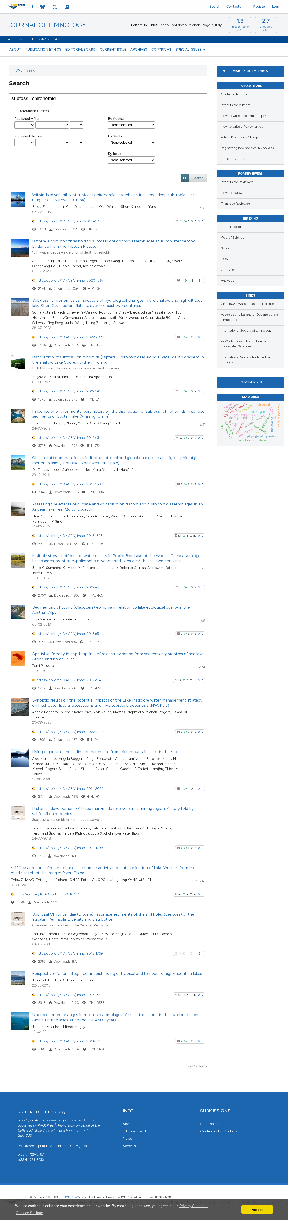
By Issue (115, 154)
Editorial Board (80, 50)
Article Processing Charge (240, 137)
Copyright (161, 50)
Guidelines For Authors (218, 1131)
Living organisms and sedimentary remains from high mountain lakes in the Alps (105, 751)
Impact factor (231, 227)
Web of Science (232, 238)
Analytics (227, 281)
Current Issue (113, 50)
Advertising (132, 1146)
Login (276, 7)
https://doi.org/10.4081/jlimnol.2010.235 (47, 894)
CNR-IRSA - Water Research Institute (247, 304)
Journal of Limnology (47, 25)
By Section (117, 136)
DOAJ (225, 259)
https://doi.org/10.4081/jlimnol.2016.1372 (69, 995)
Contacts (233, 7)
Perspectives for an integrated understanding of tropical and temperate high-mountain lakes (117, 973)
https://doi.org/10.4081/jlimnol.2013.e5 (68, 634)
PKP (84, 1131)
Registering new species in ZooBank (247, 148)
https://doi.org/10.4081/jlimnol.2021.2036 (70, 788)
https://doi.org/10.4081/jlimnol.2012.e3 (68, 587)
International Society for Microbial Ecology (245, 359)
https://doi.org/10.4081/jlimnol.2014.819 (69, 1041)
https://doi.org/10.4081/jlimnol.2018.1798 (70, 848)
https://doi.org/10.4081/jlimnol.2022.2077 (70, 337)
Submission (209, 1124)
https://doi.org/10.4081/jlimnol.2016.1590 (70, 484)
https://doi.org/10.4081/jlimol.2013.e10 (68, 221)
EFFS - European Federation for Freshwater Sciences (244, 344)
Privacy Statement (193, 1206)
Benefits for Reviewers (237, 182)
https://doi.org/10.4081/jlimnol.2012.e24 (69, 680)
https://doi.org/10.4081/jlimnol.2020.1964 (70, 280)
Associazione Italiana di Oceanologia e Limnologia (249, 317)
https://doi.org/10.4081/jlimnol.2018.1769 (70, 953)
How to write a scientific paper (243, 116)
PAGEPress (46, 1125)
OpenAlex (228, 270)
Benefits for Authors (235, 105)
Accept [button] (257, 1209)
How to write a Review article (242, 127)
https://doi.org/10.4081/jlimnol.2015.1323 (69, 536)
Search (215, 7)
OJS (28, 1136)
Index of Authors (233, 159)
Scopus (226, 248)
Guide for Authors (234, 94)
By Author (116, 118)
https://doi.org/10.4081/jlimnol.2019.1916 (69, 391)
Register (259, 7)
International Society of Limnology (246, 331)
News (127, 1138)
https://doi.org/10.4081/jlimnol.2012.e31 (69, 437)
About (15, 50)
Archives (138, 50)
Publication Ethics (43, 50)
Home (17, 70)
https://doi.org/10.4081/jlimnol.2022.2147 (70, 732)
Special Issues (189, 50)
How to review (231, 193)
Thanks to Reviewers (236, 204)
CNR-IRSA (26, 1131)
